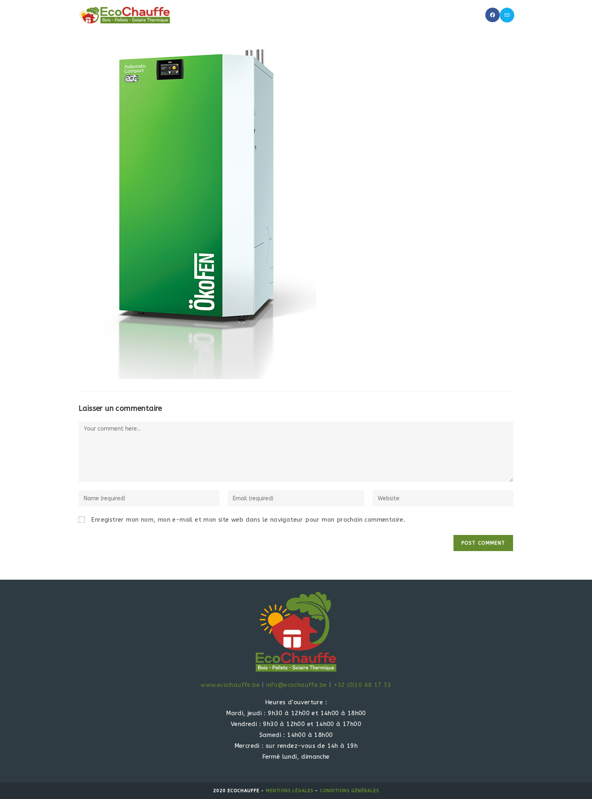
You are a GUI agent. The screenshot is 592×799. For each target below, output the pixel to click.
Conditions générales (349, 790)
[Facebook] (492, 15)
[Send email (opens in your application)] (507, 15)
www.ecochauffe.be (230, 685)
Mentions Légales (289, 790)
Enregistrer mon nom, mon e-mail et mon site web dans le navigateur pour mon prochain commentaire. (248, 519)
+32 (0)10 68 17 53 (362, 685)
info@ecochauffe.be (296, 685)
